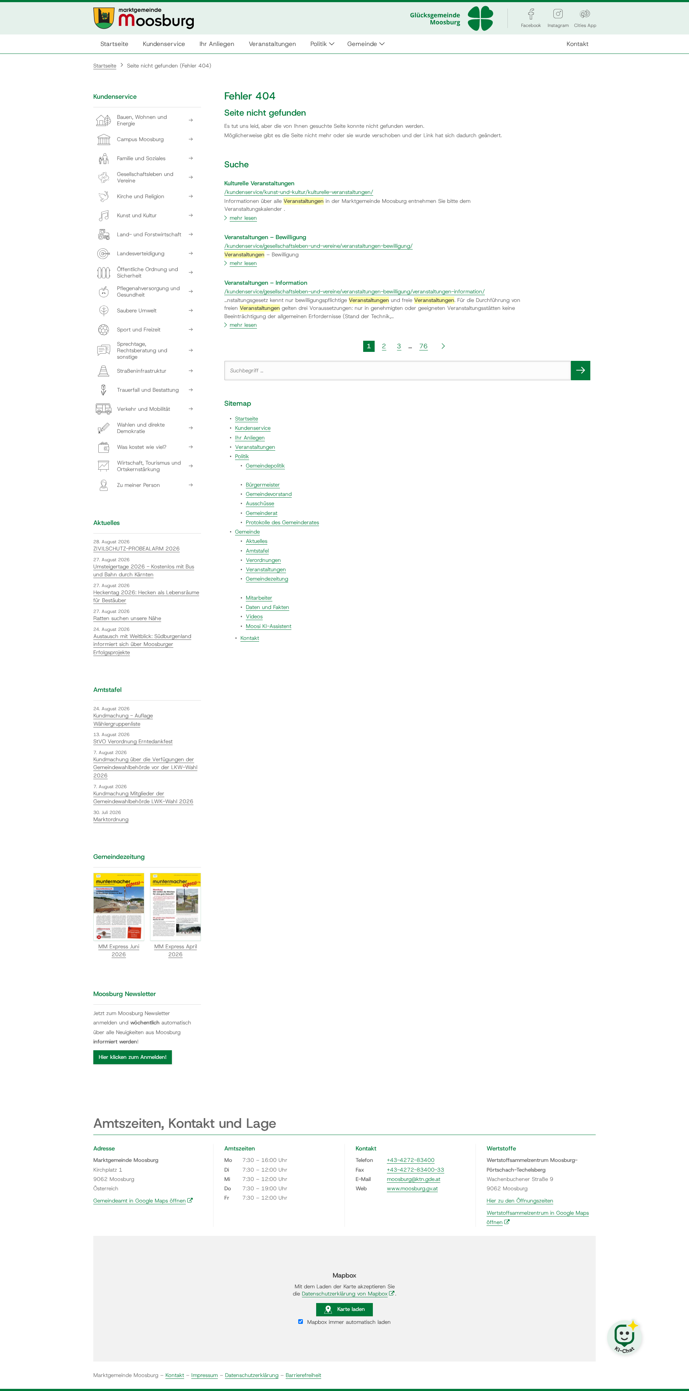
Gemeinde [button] (362, 43)
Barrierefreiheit (303, 1375)
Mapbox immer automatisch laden (348, 1322)
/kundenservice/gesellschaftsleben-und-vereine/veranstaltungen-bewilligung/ (318, 246)
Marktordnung (110, 819)
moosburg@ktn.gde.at (413, 1179)
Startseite (114, 43)
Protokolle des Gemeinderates (282, 522)
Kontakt (578, 43)
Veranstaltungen (272, 43)
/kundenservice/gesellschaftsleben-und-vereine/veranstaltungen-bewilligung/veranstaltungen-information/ (354, 291)
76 (423, 346)
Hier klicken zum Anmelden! (133, 1057)
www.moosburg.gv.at (412, 1188)
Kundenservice (164, 43)
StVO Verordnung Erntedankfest (133, 741)
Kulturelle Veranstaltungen (259, 183)
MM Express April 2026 (175, 950)
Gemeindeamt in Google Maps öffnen (143, 1200)
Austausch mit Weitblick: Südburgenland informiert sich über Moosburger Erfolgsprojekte (142, 644)
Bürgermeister (263, 484)
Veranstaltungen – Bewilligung (265, 237)
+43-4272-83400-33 (415, 1169)
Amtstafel (257, 550)
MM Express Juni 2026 (118, 950)
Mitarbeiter (259, 597)
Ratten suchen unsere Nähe (127, 618)
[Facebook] (531, 14)
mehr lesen (243, 218)
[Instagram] (558, 14)
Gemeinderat (261, 513)
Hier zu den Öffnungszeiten (520, 1200)
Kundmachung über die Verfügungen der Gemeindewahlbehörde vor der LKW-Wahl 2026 (145, 767)
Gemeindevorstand (269, 494)
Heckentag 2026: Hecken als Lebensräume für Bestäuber (146, 596)
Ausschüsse (260, 503)
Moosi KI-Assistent (268, 626)
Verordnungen (263, 560)
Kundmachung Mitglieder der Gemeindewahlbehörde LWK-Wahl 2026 (143, 797)
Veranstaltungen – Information (265, 283)
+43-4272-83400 (411, 1160)
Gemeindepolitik (265, 465)
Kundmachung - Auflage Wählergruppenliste (123, 719)
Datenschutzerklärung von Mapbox (348, 1293)
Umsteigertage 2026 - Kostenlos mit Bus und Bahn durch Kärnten (143, 570)
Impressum (204, 1375)
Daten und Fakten (267, 607)
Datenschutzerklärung (251, 1375)
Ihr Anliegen (217, 43)
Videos (254, 616)
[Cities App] (585, 14)
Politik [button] (318, 43)
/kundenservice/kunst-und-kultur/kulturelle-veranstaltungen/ (298, 192)
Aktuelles (256, 541)
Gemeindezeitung (267, 578)
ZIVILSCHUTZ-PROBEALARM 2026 (136, 548)
